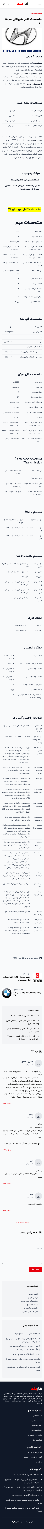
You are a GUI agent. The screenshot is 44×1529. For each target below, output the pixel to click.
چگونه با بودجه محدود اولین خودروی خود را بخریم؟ (23, 1361)
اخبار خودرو (33, 1294)
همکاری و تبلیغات (35, 1452)
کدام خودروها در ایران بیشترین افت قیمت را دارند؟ (23, 1369)
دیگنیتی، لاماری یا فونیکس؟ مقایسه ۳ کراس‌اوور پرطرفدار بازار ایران (23, 1038)
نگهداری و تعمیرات (30, 1308)
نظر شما (39, 1248)
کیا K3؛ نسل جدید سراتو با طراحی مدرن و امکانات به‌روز (22, 1022)
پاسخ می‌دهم (7, 1103)
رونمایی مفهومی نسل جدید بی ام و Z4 (27, 994)
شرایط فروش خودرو (30, 1311)
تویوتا (29, 83)
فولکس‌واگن (37, 83)
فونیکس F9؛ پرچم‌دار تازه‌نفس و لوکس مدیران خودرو (23, 1030)
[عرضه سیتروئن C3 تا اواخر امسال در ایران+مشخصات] (37, 978)
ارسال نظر (35, 1269)
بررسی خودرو (33, 1297)
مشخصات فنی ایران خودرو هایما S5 (25, 179)
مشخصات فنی (36, 1430)
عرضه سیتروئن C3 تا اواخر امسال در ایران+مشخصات (16, 979)
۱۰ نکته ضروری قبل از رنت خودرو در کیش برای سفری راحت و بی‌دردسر (23, 1340)
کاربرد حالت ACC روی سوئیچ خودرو (26, 1354)
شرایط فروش (37, 1440)
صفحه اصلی (37, 1415)
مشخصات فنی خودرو (29, 1301)
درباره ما (39, 1462)
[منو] (39, 3)
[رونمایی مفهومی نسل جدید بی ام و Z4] (6, 993)
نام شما (39, 1239)
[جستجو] (8, 4)
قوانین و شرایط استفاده (33, 1457)
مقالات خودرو (32, 1304)
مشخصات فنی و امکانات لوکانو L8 (23, 1015)
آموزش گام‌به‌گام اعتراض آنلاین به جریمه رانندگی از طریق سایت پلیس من (24, 1348)
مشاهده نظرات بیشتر (22, 1222)
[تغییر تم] (4, 4)
